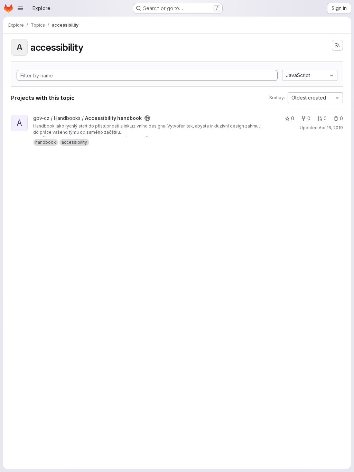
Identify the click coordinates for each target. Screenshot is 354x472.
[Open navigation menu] (20, 8)
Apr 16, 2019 (331, 127)
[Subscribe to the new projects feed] (337, 45)
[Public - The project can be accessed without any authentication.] (147, 118)
